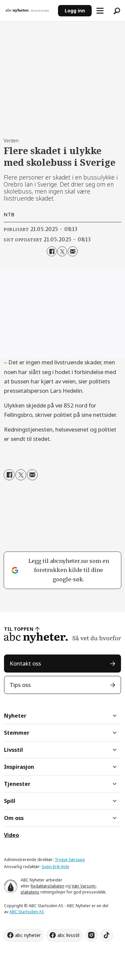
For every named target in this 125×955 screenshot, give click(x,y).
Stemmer (16, 732)
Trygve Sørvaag (70, 859)
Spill (9, 801)
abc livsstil (68, 935)
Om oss (14, 818)
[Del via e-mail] (72, 251)
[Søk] (116, 10)
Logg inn (75, 10)
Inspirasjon (19, 766)
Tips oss (20, 685)
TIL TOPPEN (18, 629)
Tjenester (17, 784)
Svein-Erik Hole (55, 866)
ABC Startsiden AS (26, 912)
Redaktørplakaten (47, 886)
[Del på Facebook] (51, 251)
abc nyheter (28, 935)
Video (11, 835)
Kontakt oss (25, 663)
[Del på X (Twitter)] (62, 251)
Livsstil (13, 749)
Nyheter (15, 715)
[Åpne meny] (100, 10)
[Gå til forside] (29, 10)
